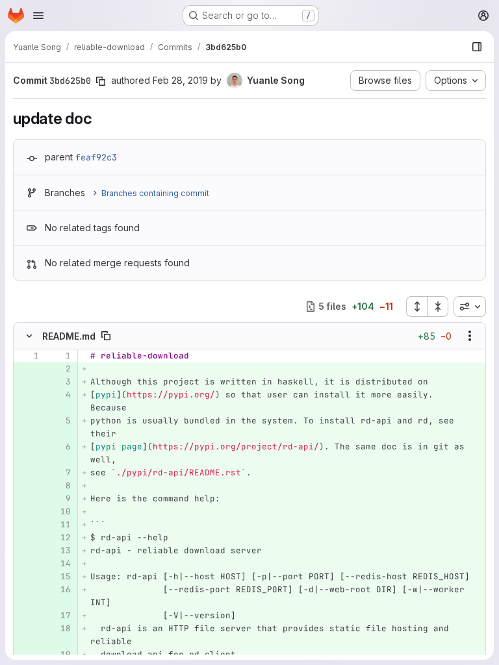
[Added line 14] (60, 563)
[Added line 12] (60, 537)
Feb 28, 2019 (180, 80)
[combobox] (470, 306)
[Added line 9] (60, 498)
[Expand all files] (416, 306)
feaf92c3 (96, 157)
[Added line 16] (60, 589)
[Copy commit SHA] (101, 81)
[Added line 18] (60, 628)
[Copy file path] (106, 336)
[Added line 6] (60, 446)
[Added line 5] (60, 420)
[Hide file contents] (29, 336)
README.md (69, 336)
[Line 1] (28, 355)
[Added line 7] (60, 472)
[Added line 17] (60, 615)
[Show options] (470, 336)
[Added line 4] (60, 394)
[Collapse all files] (438, 306)
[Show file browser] (477, 46)
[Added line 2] (60, 368)
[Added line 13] (60, 550)
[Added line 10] (60, 511)
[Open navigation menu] (38, 15)
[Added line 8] (60, 485)
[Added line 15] (60, 576)
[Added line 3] (60, 381)
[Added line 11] (60, 524)
